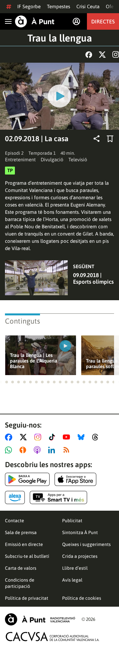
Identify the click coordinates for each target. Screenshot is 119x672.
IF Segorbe (29, 6)
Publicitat (72, 520)
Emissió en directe (24, 544)
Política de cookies (81, 598)
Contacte (14, 520)
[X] (102, 54)
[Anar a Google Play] (27, 479)
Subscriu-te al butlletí (27, 556)
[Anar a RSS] (67, 450)
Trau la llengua (59, 38)
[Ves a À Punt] (35, 21)
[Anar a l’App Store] (76, 479)
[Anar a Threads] (97, 437)
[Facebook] (88, 54)
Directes (103, 21)
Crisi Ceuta (87, 6)
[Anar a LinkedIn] (53, 450)
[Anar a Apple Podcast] (38, 450)
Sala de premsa (21, 532)
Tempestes (58, 6)
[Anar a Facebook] (10, 437)
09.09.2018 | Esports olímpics (93, 278)
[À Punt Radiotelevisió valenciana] (40, 619)
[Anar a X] (24, 437)
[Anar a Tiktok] (53, 437)
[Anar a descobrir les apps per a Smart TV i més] (58, 497)
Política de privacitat (26, 598)
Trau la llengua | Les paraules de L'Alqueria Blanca (33, 360)
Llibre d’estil (75, 568)
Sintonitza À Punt (80, 532)
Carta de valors (20, 568)
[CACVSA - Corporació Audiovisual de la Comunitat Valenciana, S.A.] (52, 636)
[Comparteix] (96, 138)
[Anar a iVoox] (24, 450)
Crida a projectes (80, 556)
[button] (6, 382)
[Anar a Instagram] (39, 437)
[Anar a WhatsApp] (10, 450)
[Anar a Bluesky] (82, 437)
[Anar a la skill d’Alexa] (15, 497)
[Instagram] (115, 54)
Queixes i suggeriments (86, 544)
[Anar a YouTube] (68, 437)
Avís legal (72, 580)
